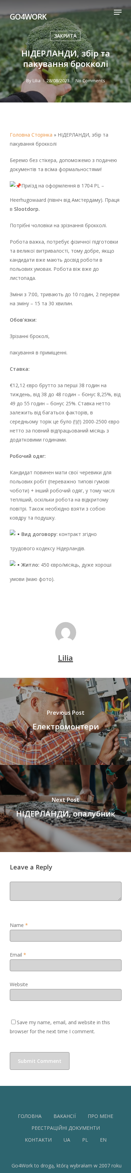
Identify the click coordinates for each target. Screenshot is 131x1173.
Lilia (36, 80)
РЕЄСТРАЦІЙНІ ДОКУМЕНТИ (65, 1128)
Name (19, 925)
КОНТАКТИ (38, 1139)
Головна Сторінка (31, 134)
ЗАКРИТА (65, 35)
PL (85, 1139)
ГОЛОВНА (30, 1116)
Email (18, 954)
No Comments (90, 80)
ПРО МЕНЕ (100, 1116)
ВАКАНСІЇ (64, 1116)
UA (67, 1139)
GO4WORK (28, 15)
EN (103, 1139)
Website (19, 984)
